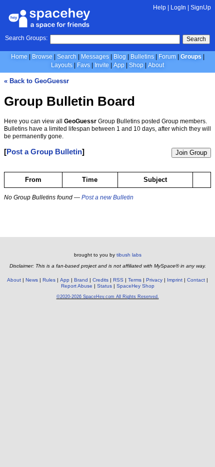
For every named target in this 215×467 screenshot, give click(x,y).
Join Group (191, 152)
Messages (95, 56)
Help (159, 7)
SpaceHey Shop (135, 286)
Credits (100, 280)
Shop (136, 65)
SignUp (200, 7)
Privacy (154, 280)
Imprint (174, 280)
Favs (83, 65)
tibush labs (129, 255)
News (32, 280)
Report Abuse (76, 286)
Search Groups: (26, 38)
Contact (196, 280)
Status (104, 286)
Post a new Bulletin (108, 197)
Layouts (61, 65)
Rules (49, 280)
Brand (81, 280)
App (119, 65)
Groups (191, 56)
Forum (167, 56)
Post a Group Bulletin (44, 151)
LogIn (178, 7)
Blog (120, 56)
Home (19, 56)
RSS (118, 280)
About (156, 65)
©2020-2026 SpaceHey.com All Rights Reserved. (107, 296)
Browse (42, 56)
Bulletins (142, 56)
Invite (101, 65)
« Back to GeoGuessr (36, 81)
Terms (135, 280)
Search (196, 39)
